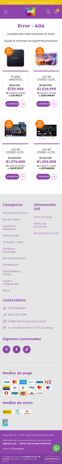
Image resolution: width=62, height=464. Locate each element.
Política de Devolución (40, 225)
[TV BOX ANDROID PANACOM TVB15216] (23, 104)
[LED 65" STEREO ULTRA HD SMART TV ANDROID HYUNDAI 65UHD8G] (23, 177)
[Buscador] (48, 11)
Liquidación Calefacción (9, 227)
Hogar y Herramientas (11, 282)
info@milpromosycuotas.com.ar (27, 321)
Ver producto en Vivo (15, 212)
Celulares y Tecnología (9, 250)
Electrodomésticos (14, 258)
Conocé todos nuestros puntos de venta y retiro (31, 2)
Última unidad (11, 235)
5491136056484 (17, 308)
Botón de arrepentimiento (35, 443)
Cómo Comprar (43, 217)
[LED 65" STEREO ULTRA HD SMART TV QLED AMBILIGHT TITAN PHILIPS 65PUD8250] (54, 104)
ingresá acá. (10, 443)
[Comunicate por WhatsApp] (56, 448)
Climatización (11, 264)
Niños (6, 290)
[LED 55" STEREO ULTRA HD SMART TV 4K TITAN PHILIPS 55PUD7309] (54, 177)
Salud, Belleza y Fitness (12, 273)
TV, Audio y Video (13, 242)
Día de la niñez (11, 219)
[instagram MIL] (6, 349)
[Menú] (6, 11)
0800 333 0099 (17, 314)
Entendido (52, 459)
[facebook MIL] (16, 349)
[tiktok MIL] (27, 349)
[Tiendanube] (13, 449)
